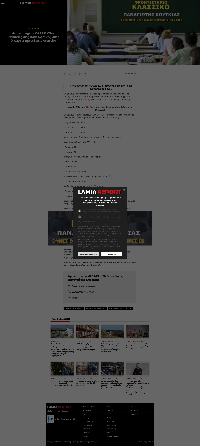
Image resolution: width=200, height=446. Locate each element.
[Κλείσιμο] (124, 190)
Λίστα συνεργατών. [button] (100, 236)
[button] (100, 221)
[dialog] (100, 223)
